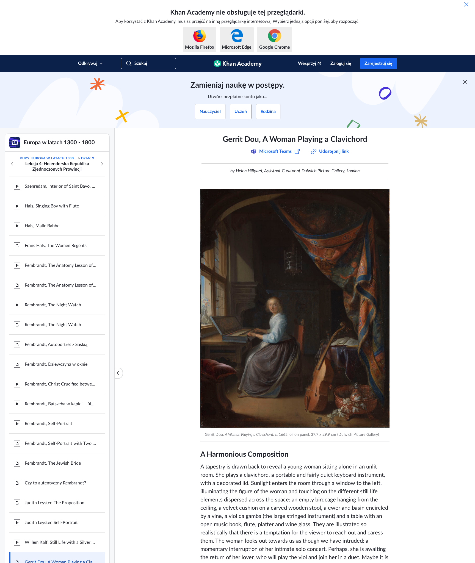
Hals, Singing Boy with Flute (52, 206)
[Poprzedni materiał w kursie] (12, 163)
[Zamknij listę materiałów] (118, 373)
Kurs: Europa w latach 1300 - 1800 (48, 158)
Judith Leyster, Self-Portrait (51, 522)
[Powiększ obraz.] (295, 308)
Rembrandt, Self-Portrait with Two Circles (60, 443)
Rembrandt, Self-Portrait (48, 423)
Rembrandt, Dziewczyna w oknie (56, 364)
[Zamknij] (466, 4)
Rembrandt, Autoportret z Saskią (56, 344)
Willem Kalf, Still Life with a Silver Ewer (60, 542)
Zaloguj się (340, 63)
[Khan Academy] (238, 63)
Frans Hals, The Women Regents (56, 245)
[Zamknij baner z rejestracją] (465, 81)
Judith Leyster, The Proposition (54, 503)
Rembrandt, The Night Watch (53, 305)
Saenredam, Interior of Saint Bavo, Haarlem (60, 186)
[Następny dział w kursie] (102, 163)
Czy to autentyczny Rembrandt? (55, 483)
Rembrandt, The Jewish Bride (53, 463)
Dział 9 (87, 158)
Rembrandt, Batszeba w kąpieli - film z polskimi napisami (60, 404)
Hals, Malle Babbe (42, 226)
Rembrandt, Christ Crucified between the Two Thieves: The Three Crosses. (60, 384)
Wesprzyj (307, 63)
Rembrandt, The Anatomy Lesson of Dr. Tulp (60, 265)
